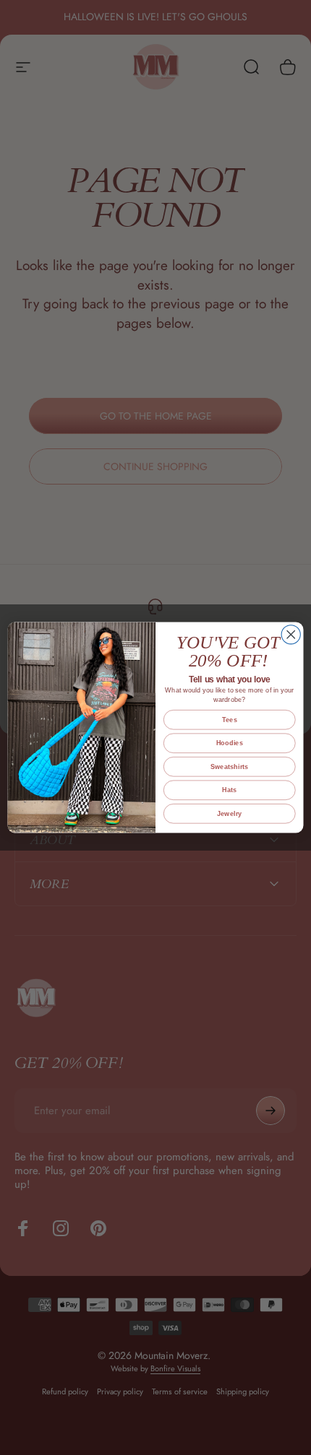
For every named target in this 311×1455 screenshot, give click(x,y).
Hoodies (229, 743)
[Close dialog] (290, 634)
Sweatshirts (229, 766)
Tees (229, 720)
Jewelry (229, 813)
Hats (229, 790)
